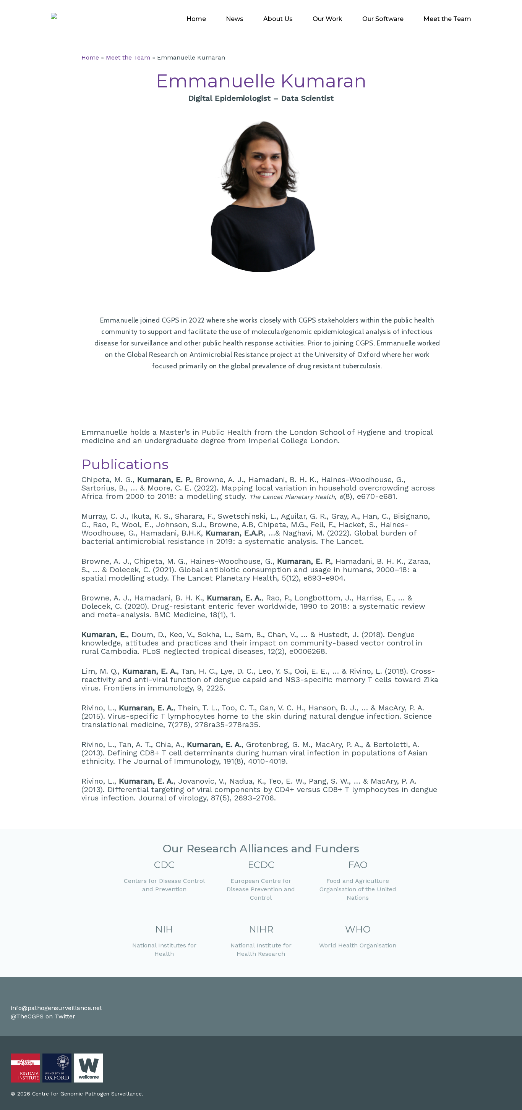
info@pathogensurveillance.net (56, 1008)
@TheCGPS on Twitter (43, 1016)
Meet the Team (128, 57)
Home (90, 57)
